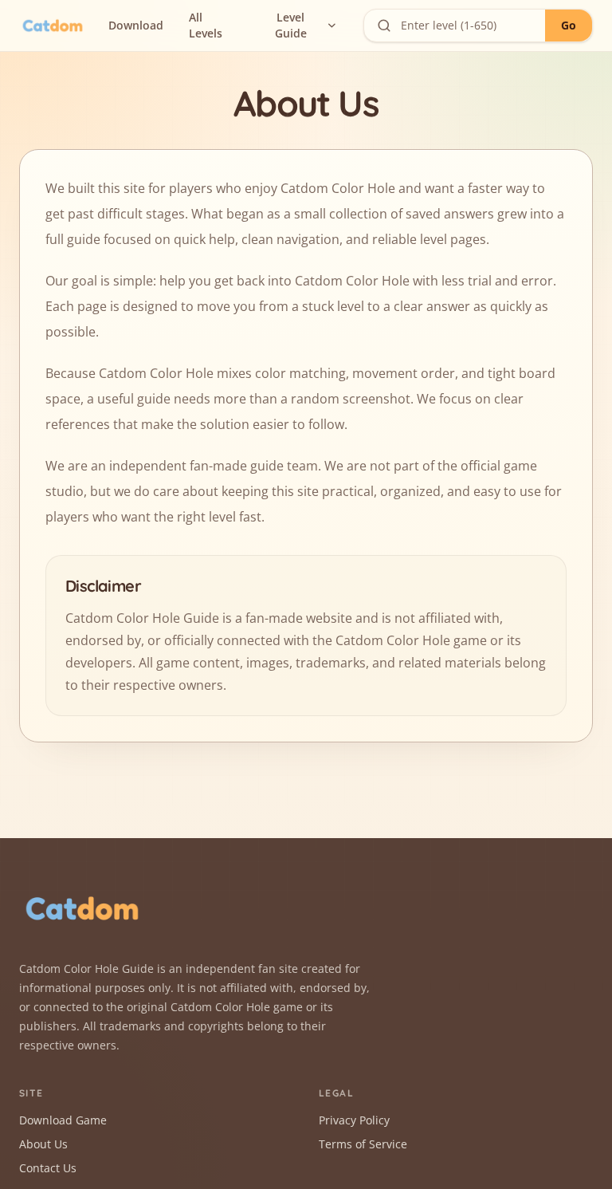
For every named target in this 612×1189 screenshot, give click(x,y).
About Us (43, 1144)
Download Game (63, 1120)
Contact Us (47, 1167)
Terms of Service (363, 1144)
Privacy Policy (354, 1120)
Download (135, 25)
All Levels (205, 25)
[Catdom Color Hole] (52, 25)
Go (568, 25)
